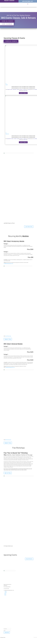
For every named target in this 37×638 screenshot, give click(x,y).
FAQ (5, 622)
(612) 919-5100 (6, 588)
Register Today (8, 339)
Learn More (23, 93)
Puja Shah (20, 622)
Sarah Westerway (21, 620)
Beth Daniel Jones (8, 439)
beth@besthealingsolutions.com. (10, 367)
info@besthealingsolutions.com (9, 590)
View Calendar (7, 24)
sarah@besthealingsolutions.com (8, 263)
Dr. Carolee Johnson (22, 617)
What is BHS (6, 617)
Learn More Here (28, 226)
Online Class (25, 90)
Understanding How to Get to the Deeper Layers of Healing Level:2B (23, 135)
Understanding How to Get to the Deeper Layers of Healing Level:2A (23, 86)
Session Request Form (7, 620)
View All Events (7, 21)
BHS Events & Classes (7, 619)
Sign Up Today (8, 473)
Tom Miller (20, 619)
